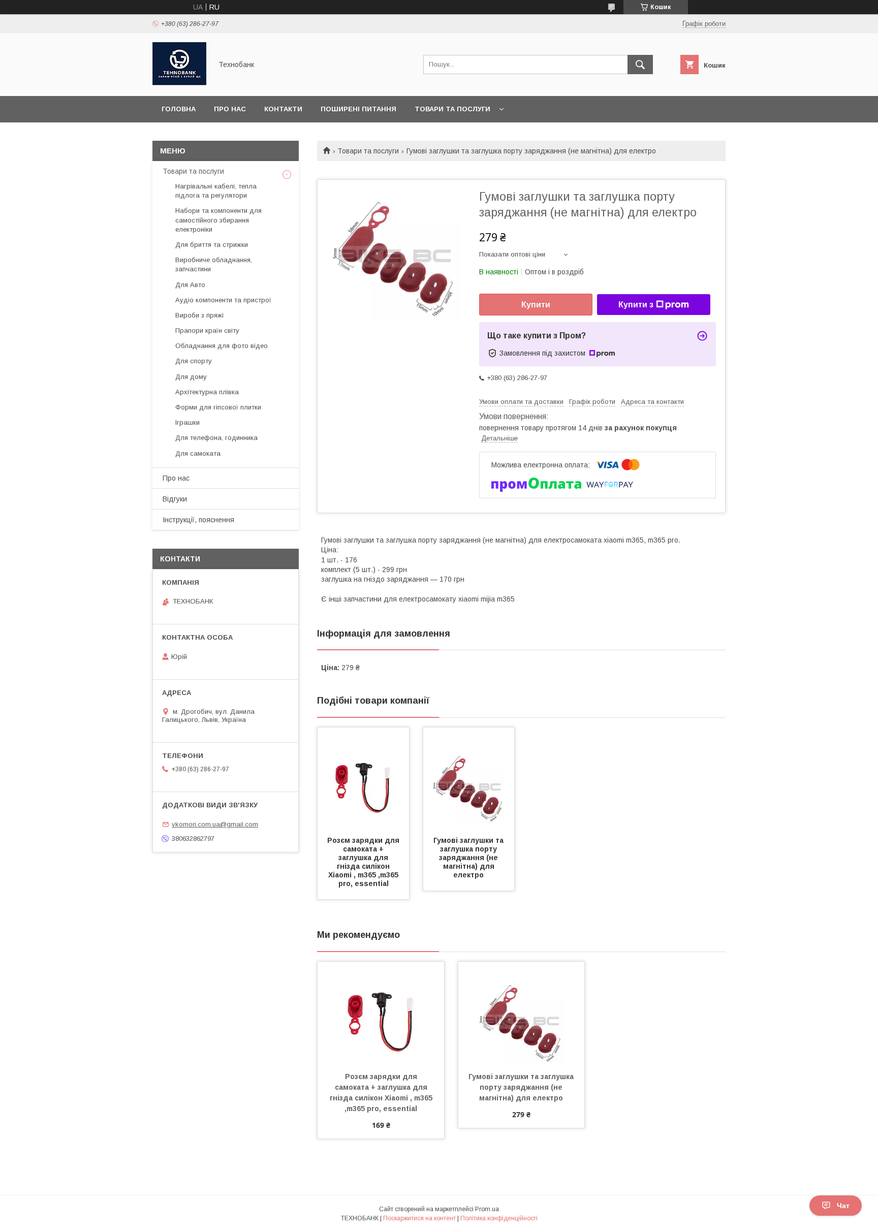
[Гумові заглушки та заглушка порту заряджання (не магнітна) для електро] (469, 778)
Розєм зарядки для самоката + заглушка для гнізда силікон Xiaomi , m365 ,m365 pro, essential (364, 862)
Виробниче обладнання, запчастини (213, 264)
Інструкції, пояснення (198, 520)
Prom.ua (487, 1209)
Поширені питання (358, 109)
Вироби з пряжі (199, 315)
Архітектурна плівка (207, 392)
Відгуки (175, 499)
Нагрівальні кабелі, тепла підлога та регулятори (216, 190)
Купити (535, 304)
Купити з (635, 304)
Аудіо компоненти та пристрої (223, 300)
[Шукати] (640, 64)
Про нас (230, 109)
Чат (843, 1206)
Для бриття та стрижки (211, 244)
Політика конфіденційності (499, 1218)
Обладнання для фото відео (221, 346)
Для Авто (190, 285)
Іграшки (187, 422)
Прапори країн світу (207, 330)
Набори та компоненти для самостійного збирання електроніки (218, 220)
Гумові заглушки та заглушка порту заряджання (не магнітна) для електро (469, 857)
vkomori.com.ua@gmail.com (215, 824)
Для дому (191, 377)
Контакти (283, 109)
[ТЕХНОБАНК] (179, 83)
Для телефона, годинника (216, 437)
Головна (179, 109)
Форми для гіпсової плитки (218, 407)
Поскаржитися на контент (419, 1218)
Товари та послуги (452, 109)
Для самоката (198, 453)
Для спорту (193, 361)
